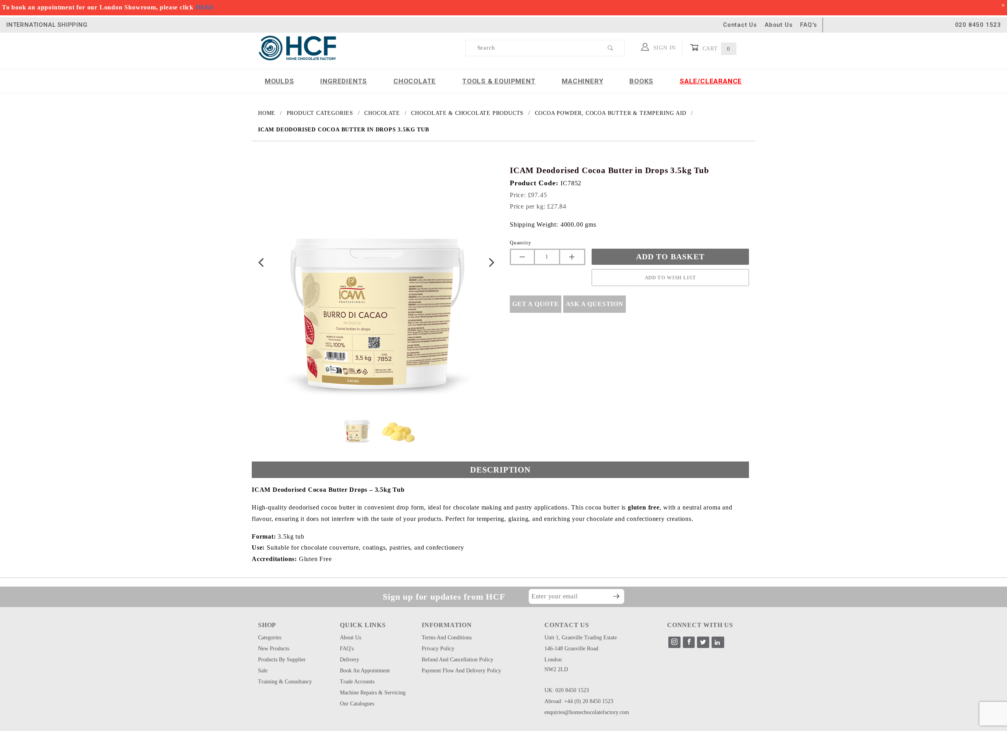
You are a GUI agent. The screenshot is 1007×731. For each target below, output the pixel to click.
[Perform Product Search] (610, 48)
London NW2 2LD (556, 664)
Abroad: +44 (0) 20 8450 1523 (578, 701)
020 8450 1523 (978, 24)
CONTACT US (566, 625)
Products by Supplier (282, 660)
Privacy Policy (438, 649)
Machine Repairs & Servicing (373, 693)
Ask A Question (594, 304)
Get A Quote (535, 304)
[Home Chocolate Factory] (297, 47)
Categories (269, 638)
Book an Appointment (365, 671)
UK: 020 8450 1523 (566, 690)
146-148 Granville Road (571, 649)
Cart (715, 49)
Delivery (349, 660)
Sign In (663, 48)
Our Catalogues (357, 704)
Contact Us (740, 24)
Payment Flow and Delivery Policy (461, 671)
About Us (778, 24)
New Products (273, 649)
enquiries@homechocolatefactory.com (586, 712)
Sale (262, 671)
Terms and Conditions (447, 638)
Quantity (520, 243)
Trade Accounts (357, 682)
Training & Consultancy (285, 682)
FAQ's (808, 24)
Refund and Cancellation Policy (457, 660)
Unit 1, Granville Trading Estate (580, 638)
